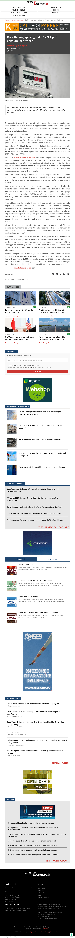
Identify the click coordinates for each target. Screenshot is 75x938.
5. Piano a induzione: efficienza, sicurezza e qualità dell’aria (32, 845)
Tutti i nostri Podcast (56, 860)
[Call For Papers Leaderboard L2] (37, 27)
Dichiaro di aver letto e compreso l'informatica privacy (24, 365)
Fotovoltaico (41, 888)
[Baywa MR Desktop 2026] (37, 390)
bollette (13, 279)
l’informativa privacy (30, 367)
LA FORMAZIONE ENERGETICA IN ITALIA (35, 581)
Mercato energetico (17, 20)
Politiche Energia (43, 893)
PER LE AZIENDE (12, 904)
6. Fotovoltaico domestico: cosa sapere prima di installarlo (32, 841)
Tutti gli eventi (60, 763)
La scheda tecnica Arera (21, 268)
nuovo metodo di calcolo (24, 158)
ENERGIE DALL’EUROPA (28, 597)
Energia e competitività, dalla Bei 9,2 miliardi (19, 311)
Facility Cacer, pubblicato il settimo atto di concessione (52, 311)
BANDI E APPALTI (25, 565)
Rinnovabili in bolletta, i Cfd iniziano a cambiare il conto (52, 338)
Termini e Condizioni (56, 932)
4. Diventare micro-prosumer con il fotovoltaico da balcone (32, 850)
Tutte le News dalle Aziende (53, 527)
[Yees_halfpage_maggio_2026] (37, 661)
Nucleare (56, 13)
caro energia (21, 279)
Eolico (39, 895)
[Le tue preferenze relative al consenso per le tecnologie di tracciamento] (71, 934)
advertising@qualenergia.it (18, 910)
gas (27, 279)
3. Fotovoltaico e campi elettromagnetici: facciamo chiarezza (33, 854)
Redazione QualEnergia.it (17, 46)
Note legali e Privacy (33, 932)
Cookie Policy (45, 932)
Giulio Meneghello (44, 343)
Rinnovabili (41, 890)
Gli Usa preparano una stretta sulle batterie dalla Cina (19, 338)
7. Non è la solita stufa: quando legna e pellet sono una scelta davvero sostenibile (37, 835)
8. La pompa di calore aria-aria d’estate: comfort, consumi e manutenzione (33, 828)
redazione (46, 928)
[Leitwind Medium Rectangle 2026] (37, 543)
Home (7, 20)
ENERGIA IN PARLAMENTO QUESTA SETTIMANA (38, 612)
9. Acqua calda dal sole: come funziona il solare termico (31, 823)
